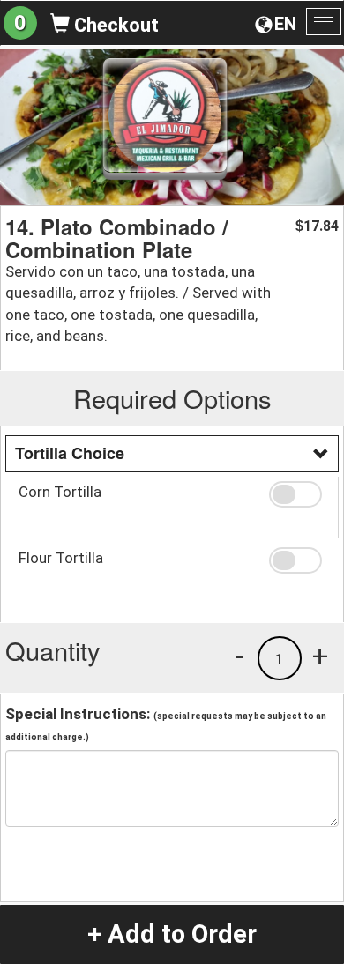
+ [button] (320, 655)
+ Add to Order (172, 934)
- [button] (239, 655)
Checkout (114, 25)
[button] (297, 494)
